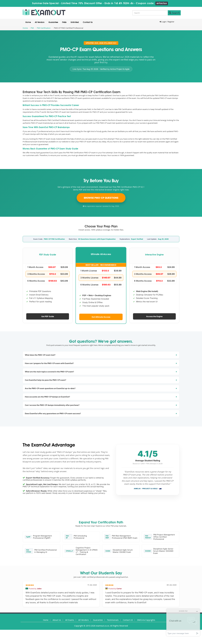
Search (175, 13)
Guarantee (53, 22)
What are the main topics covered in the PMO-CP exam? (49, 372)
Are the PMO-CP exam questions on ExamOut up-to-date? (50, 388)
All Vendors (39, 22)
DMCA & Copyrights (146, 620)
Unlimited (75, 22)
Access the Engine (154, 316)
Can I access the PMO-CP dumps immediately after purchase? (52, 405)
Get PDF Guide (47, 316)
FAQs (64, 22)
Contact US (128, 620)
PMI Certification (44, 28)
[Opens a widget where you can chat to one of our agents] (183, 622)
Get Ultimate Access (101, 317)
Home (28, 22)
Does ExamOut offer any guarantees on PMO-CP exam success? (53, 413)
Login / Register (167, 21)
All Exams (69, 620)
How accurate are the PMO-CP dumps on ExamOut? (47, 397)
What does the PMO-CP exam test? (40, 355)
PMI (32, 28)
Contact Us (88, 22)
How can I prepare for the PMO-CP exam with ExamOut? (49, 363)
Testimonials (113, 620)
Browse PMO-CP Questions (101, 197)
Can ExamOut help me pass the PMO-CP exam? (45, 380)
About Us (57, 620)
